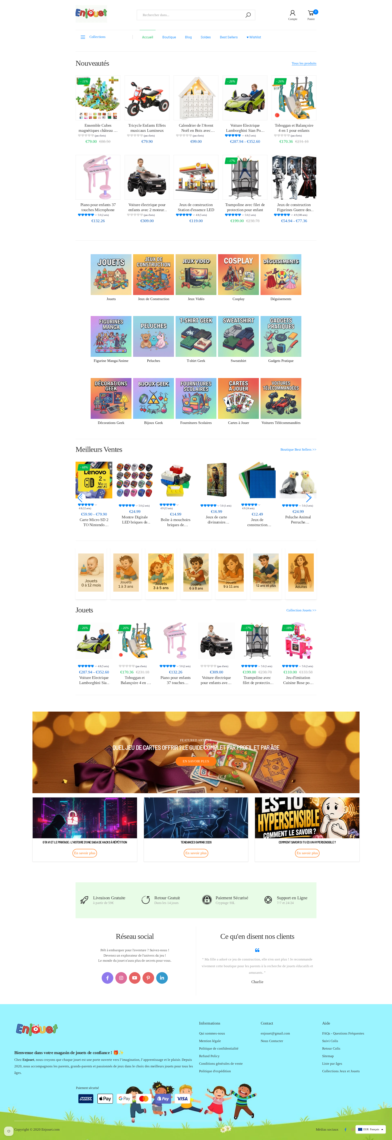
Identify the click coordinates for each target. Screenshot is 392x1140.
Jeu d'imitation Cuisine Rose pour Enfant (298, 682)
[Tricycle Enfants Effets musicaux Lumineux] (147, 98)
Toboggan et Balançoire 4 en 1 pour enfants (135, 682)
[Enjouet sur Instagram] (121, 978)
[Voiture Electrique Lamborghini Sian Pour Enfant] (245, 98)
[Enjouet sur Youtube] (135, 978)
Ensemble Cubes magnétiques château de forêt (98, 130)
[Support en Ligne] (268, 900)
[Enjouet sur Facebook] (107, 978)
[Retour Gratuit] (146, 900)
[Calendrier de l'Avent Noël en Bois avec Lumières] (196, 98)
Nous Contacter (272, 1041)
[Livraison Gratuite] (84, 900)
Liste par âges (332, 1064)
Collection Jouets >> (301, 610)
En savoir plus (196, 761)
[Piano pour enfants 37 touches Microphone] (98, 177)
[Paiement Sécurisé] (207, 900)
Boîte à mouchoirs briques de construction (141, 524)
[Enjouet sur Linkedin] (162, 978)
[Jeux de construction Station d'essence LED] (196, 177)
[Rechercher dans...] (248, 15)
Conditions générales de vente (221, 1064)
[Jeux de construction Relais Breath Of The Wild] (304, 480)
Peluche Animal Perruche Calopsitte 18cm (263, 522)
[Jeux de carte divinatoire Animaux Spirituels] (181, 480)
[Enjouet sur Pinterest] (148, 978)
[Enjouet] (91, 572)
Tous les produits (304, 63)
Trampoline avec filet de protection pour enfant (257, 682)
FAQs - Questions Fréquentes (343, 1033)
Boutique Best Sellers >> (298, 449)
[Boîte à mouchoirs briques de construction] (140, 480)
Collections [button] (97, 37)
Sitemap (328, 1056)
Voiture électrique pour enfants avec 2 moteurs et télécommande (147, 209)
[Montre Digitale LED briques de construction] (100, 480)
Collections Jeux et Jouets (341, 1071)
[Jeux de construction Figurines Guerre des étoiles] (294, 177)
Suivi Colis (330, 1041)
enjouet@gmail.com (275, 1033)
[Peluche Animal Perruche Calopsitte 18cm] (263, 480)
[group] (98, 136)
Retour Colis (331, 1048)
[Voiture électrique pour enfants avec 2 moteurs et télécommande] (147, 177)
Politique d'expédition (215, 1071)
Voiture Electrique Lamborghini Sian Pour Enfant (245, 130)
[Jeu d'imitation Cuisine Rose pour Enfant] (298, 640)
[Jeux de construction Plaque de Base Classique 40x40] (222, 480)
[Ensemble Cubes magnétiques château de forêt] (98, 98)
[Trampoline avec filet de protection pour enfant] (245, 177)
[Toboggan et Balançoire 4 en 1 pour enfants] (294, 98)
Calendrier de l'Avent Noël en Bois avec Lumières (196, 130)
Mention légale (210, 1041)
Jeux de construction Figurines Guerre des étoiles (294, 209)
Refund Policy (209, 1056)
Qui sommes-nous (212, 1033)
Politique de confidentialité (218, 1048)
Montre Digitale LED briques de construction (100, 522)
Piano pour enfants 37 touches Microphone (175, 682)
